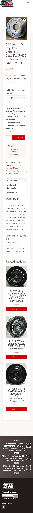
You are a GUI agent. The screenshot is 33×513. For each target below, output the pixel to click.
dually (8, 171)
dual (20, 168)
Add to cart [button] (16, 309)
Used (12, 168)
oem (24, 171)
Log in (14, 498)
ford (20, 171)
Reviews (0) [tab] (12, 193)
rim (7, 174)
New (7, 168)
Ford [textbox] (4, 496)
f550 (16, 171)
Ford (23, 165)
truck (11, 174)
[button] (24, 19)
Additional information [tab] (12, 186)
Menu (29, 2)
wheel (16, 174)
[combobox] (10, 495)
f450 (12, 171)
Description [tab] (12, 181)
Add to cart (19, 137)
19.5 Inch (18, 165)
